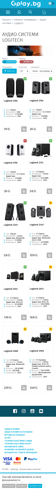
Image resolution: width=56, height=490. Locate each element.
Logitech (18, 23)
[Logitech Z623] (41, 275)
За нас (7, 438)
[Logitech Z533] (15, 276)
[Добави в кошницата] (24, 129)
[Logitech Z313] (41, 149)
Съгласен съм (35, 486)
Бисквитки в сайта (13, 446)
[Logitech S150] (15, 87)
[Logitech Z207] (15, 211)
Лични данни (8, 486)
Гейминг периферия (25, 19)
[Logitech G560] (15, 338)
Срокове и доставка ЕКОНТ (17, 443)
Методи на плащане (14, 435)
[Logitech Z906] (41, 338)
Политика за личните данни (19, 449)
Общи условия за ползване (18, 432)
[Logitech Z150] (41, 87)
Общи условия (12, 429)
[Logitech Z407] (41, 211)
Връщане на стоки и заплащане (20, 452)
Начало (6, 19)
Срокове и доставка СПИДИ (18, 441)
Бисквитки (21, 486)
